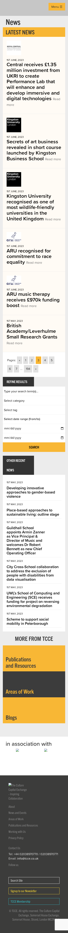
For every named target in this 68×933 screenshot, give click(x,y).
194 (28, 369)
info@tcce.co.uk (27, 858)
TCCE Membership (20, 901)
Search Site (17, 880)
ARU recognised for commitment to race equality (29, 256)
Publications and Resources (23, 825)
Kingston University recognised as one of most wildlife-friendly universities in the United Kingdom (34, 207)
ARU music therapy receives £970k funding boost (33, 299)
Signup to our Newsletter (24, 891)
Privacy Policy (15, 838)
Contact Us (14, 848)
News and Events (17, 812)
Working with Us (17, 831)
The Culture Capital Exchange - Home (9, 8)
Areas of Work (16, 819)
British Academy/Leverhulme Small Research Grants (32, 333)
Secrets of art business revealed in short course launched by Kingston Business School (34, 150)
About (11, 806)
